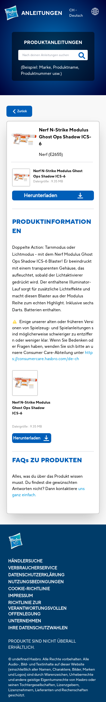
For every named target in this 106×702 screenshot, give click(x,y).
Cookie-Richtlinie (29, 588)
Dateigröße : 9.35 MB (48, 181)
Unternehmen (24, 621)
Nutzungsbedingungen (36, 581)
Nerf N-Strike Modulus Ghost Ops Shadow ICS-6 (65, 137)
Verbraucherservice (32, 568)
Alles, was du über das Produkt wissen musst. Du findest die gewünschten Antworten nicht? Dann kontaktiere (47, 482)
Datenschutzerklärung (36, 574)
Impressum (20, 595)
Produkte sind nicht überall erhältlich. (42, 644)
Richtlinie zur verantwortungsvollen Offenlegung (37, 608)
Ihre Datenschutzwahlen (38, 627)
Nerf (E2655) (51, 154)
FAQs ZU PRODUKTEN (47, 460)
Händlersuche (25, 561)
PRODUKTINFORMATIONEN (51, 226)
